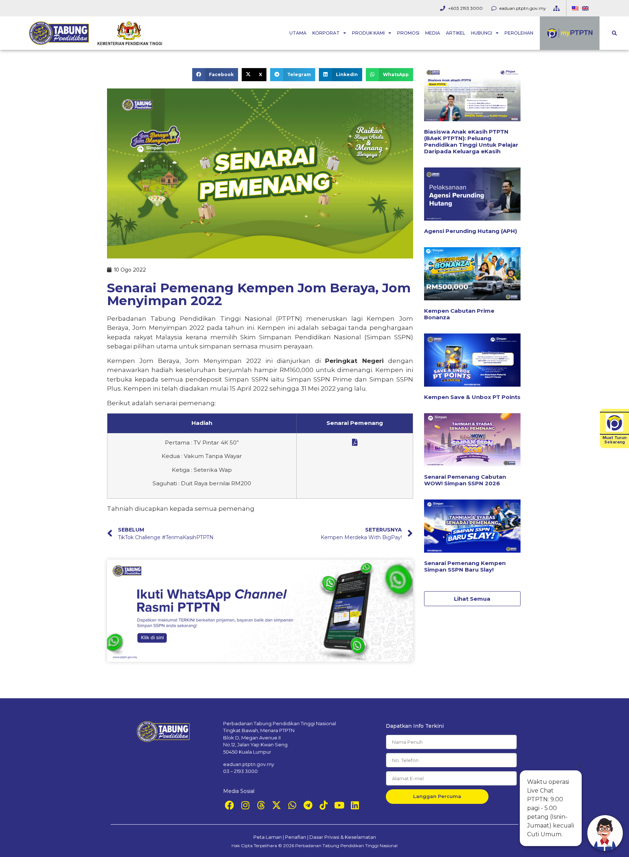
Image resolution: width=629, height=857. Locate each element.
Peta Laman (267, 837)
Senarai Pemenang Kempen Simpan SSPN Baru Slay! (465, 566)
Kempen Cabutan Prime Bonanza (459, 314)
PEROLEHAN (519, 33)
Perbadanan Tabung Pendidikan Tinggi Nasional (346, 845)
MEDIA (432, 33)
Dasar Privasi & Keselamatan (342, 837)
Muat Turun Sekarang (614, 440)
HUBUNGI (481, 33)
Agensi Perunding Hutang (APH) (470, 231)
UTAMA (297, 33)
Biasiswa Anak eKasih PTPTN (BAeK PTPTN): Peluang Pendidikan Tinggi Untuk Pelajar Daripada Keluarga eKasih (471, 141)
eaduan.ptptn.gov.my (248, 764)
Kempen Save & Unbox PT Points (472, 397)
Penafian (295, 837)
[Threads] (260, 805)
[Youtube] (339, 805)
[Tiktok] (323, 805)
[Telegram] (307, 805)
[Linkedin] (354, 805)
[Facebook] (229, 805)
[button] (614, 33)
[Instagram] (245, 805)
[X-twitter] (276, 805)
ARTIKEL (455, 33)
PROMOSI (408, 33)
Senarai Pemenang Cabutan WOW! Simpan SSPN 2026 (465, 480)
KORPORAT (326, 33)
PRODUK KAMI (368, 33)
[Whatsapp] (292, 805)
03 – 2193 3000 (240, 771)
